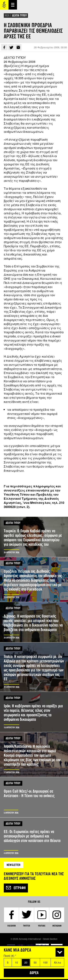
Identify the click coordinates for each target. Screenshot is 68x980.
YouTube (41, 925)
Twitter (11, 47)
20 (25, 962)
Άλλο (57, 962)
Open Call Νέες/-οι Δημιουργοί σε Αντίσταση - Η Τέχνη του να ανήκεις (34, 797)
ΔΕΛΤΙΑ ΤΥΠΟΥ (19, 15)
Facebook (4, 47)
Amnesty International (4, 5)
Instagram (56, 925)
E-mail (18, 47)
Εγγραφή (20, 888)
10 (16, 962)
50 (35, 962)
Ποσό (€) (10, 955)
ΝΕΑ (7, 15)
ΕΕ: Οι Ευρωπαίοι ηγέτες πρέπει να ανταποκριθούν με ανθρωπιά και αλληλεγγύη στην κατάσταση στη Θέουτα (34, 837)
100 (45, 962)
